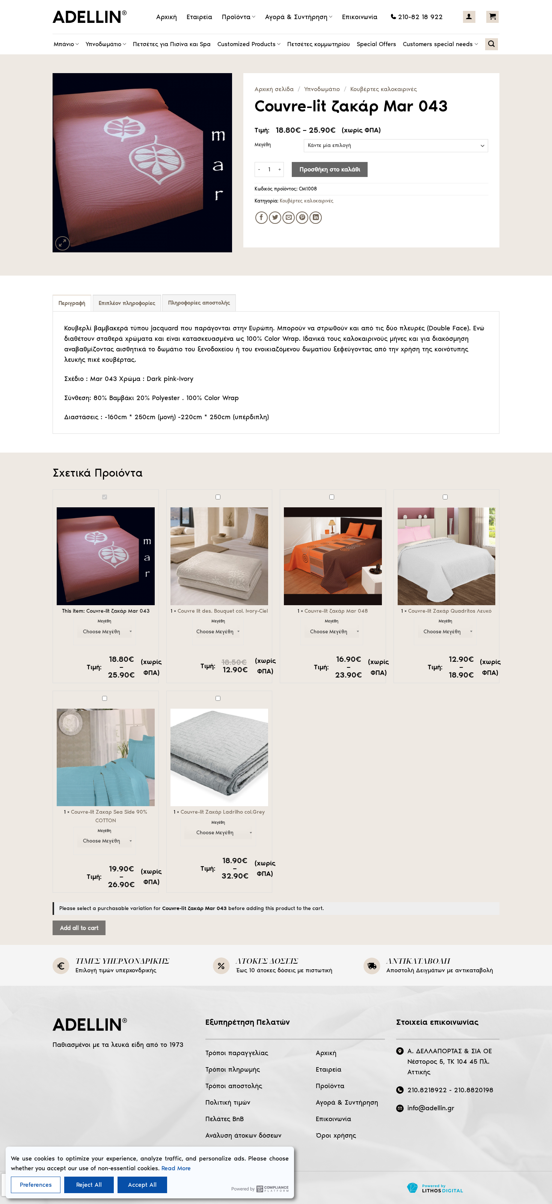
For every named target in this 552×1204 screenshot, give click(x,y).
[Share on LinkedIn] (315, 217)
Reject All (89, 1184)
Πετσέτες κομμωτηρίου (318, 44)
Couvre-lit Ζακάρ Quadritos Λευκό (450, 611)
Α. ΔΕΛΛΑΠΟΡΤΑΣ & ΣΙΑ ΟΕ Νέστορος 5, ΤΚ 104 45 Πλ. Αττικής (449, 1061)
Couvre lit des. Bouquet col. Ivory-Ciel (223, 611)
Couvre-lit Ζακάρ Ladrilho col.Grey (223, 812)
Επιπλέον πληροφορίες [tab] (127, 303)
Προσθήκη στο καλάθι (330, 169)
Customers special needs (438, 44)
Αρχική (166, 17)
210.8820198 (473, 1090)
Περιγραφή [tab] (72, 303)
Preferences (36, 1184)
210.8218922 (427, 1090)
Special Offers (376, 44)
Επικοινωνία (359, 17)
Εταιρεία (199, 17)
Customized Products (246, 44)
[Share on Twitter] (275, 217)
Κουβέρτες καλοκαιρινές (383, 89)
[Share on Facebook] (261, 217)
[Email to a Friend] (288, 217)
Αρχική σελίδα (274, 89)
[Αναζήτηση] (491, 44)
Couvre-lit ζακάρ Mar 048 (336, 611)
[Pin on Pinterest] (302, 217)
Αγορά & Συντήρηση (296, 17)
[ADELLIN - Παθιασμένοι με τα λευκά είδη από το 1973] (92, 16)
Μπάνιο (64, 44)
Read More (176, 1168)
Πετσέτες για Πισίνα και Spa (172, 44)
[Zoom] (62, 243)
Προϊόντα (236, 17)
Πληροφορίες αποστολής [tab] (199, 303)
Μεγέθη (263, 144)
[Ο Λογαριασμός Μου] (469, 17)
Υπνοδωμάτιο (103, 44)
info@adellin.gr (430, 1108)
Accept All (142, 1184)
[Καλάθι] (492, 17)
